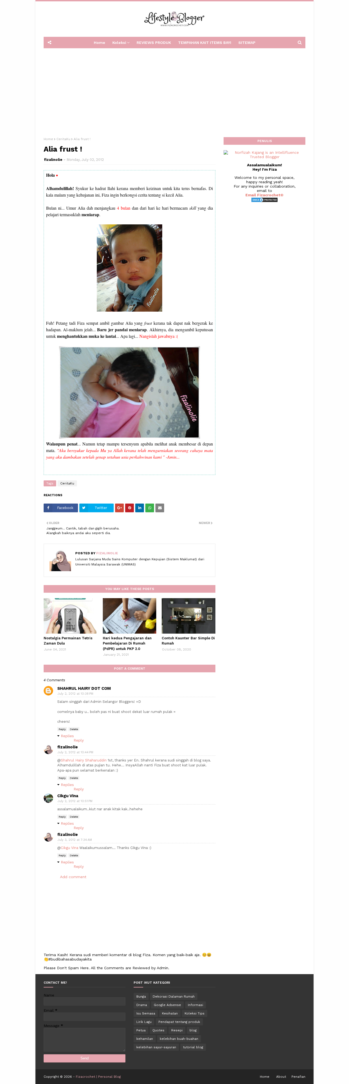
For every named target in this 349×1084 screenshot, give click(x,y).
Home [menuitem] (99, 42)
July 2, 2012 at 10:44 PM (75, 752)
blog (193, 1030)
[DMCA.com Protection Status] (264, 201)
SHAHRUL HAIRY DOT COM (84, 688)
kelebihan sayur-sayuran (156, 1047)
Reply (62, 729)
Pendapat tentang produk (179, 1022)
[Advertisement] (174, 91)
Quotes (158, 1030)
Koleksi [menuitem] (119, 42)
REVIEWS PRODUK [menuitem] (154, 42)
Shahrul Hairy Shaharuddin (84, 760)
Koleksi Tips (194, 1013)
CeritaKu (63, 139)
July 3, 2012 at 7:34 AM (75, 840)
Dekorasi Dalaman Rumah (174, 996)
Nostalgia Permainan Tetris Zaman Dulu (68, 641)
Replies (67, 736)
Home (48, 139)
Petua (141, 1030)
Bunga (141, 996)
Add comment (73, 877)
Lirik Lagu (144, 1022)
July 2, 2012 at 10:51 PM (75, 801)
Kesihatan (170, 1013)
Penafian (298, 1077)
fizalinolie (53, 160)
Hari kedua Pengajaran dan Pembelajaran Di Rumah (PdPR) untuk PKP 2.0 (127, 643)
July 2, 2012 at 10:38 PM (75, 693)
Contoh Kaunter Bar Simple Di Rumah (188, 641)
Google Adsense (167, 1005)
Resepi (177, 1030)
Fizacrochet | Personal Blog (98, 1077)
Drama (141, 1005)
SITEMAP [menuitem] (246, 42)
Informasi (195, 1005)
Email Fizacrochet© (264, 195)
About (281, 1077)
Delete (74, 729)
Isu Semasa (145, 1013)
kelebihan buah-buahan (179, 1039)
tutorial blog (193, 1047)
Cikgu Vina (67, 795)
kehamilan (144, 1039)
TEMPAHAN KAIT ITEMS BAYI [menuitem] (204, 42)
